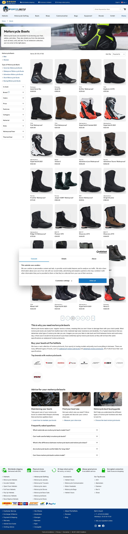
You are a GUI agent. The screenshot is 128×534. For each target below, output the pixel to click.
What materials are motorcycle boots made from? (51, 430)
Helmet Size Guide (10, 524)
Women (6, 60)
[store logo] (14, 9)
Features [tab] (6, 109)
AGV (97, 480)
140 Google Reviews (11, 3)
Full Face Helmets (10, 489)
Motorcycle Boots (40, 496)
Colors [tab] (5, 98)
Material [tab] (6, 120)
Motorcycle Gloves (40, 489)
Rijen (36, 524)
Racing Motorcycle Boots (12, 81)
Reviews (68, 514)
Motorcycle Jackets (41, 480)
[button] (124, 2)
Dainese (98, 486)
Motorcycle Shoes (40, 499)
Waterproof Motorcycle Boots (14, 71)
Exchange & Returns (10, 514)
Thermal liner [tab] (7, 137)
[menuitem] (5, 16)
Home (4, 21)
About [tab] (94, 259)
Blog (66, 517)
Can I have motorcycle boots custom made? (49, 455)
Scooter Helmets (9, 483)
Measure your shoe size (72, 420)
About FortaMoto (71, 511)
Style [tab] (5, 126)
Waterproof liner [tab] (9, 131)
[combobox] (108, 9)
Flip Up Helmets (9, 492)
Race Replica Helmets (11, 499)
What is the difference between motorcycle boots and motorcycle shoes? (60, 443)
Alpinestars (99, 483)
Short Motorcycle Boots (12, 77)
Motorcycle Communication (74, 483)
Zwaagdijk (37, 527)
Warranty (7, 520)
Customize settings (63, 281)
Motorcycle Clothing (41, 477)
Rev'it (98, 489)
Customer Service (10, 511)
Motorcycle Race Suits (41, 492)
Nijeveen (37, 520)
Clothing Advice (9, 527)
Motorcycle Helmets (10, 480)
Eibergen (37, 517)
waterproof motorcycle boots (69, 349)
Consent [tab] (34, 259)
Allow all (93, 281)
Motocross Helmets (10, 496)
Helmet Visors (69, 480)
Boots (11, 21)
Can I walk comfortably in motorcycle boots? (49, 436)
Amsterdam (38, 514)
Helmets (6, 477)
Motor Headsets (70, 486)
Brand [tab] (5, 92)
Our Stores (38, 511)
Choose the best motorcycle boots (107, 420)
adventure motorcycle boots (93, 349)
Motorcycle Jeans (40, 486)
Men (5, 56)
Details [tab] (64, 259)
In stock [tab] (5, 87)
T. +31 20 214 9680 (102, 514)
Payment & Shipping (10, 517)
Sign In (118, 2)
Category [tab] (6, 115)
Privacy (58, 532)
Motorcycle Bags (70, 489)
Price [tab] (5, 103)
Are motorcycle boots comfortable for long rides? (51, 449)
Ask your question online (104, 521)
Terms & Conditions (48, 532)
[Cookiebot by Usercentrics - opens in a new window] (98, 252)
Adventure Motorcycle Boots (13, 74)
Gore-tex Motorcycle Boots (13, 68)
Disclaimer (66, 532)
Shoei (98, 492)
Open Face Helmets (10, 486)
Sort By (108, 54)
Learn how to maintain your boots (44, 420)
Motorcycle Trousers (41, 483)
